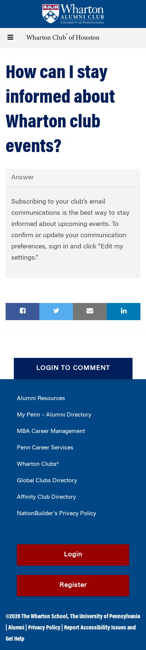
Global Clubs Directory (47, 481)
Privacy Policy (44, 628)
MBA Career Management (51, 431)
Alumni (16, 628)
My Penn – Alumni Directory (54, 415)
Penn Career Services (45, 448)
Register (73, 585)
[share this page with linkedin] (123, 311)
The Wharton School (44, 617)
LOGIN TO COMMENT (73, 368)
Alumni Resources (41, 399)
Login (73, 554)
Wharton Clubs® (38, 464)
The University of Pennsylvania (105, 617)
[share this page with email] (90, 311)
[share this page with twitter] (56, 311)
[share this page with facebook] (22, 311)
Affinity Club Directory (46, 497)
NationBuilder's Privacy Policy (56, 514)
